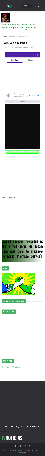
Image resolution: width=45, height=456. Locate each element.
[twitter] (20, 446)
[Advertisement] (22, 176)
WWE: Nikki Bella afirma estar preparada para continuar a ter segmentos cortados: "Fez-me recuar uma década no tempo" (21, 28)
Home (5, 36)
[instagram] (25, 446)
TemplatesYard (19, 450)
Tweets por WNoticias (11, 367)
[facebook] (15, 446)
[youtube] (29, 446)
